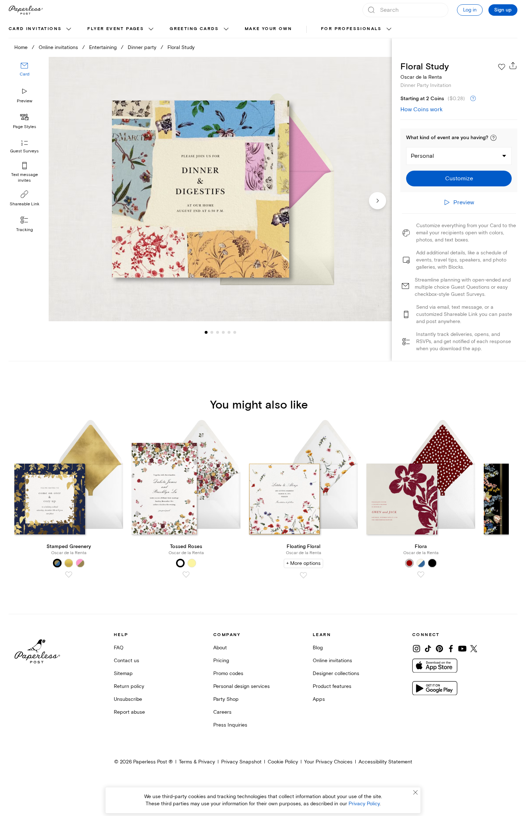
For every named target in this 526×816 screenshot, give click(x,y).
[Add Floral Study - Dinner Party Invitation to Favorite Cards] (501, 67)
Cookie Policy (283, 762)
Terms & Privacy (197, 762)
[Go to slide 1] (206, 332)
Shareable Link (24, 204)
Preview (24, 101)
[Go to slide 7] (234, 332)
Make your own (268, 28)
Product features (332, 686)
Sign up (503, 10)
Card (24, 74)
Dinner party (142, 47)
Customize (459, 178)
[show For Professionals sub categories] (389, 29)
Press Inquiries (230, 725)
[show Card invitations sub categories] (68, 29)
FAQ (118, 648)
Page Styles (24, 127)
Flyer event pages (115, 28)
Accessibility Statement (385, 762)
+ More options (303, 563)
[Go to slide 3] (211, 332)
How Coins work (421, 109)
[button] (493, 137)
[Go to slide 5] (223, 332)
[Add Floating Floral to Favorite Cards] (303, 575)
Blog (318, 648)
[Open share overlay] (513, 65)
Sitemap (123, 673)
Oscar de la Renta (421, 77)
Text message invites (24, 177)
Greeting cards (194, 28)
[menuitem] (41, 29)
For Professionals (351, 28)
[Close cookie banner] (415, 792)
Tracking (24, 230)
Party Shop (226, 699)
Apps (319, 699)
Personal (422, 156)
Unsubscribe (128, 699)
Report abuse (129, 712)
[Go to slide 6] (229, 332)
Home (21, 47)
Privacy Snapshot (241, 762)
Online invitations (58, 47)
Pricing (221, 661)
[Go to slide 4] (217, 332)
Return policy (129, 686)
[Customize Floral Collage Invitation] (220, 189)
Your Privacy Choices (328, 762)
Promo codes (228, 673)
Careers (222, 712)
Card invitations (35, 28)
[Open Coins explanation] (473, 98)
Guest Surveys (24, 151)
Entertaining (103, 47)
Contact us (126, 661)
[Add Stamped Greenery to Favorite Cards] (68, 574)
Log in (470, 10)
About (220, 648)
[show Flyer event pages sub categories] (151, 29)
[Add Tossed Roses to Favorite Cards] (186, 574)
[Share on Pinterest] (439, 648)
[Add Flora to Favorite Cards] (421, 574)
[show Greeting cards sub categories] (226, 29)
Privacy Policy (364, 804)
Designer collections (336, 673)
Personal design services (241, 686)
